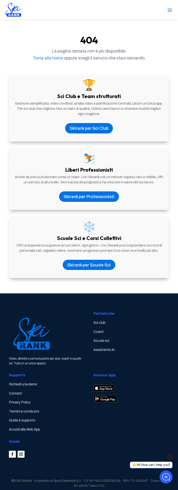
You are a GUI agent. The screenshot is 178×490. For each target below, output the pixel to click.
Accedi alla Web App (24, 429)
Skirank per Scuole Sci (89, 265)
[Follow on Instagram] (21, 454)
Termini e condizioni (24, 411)
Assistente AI (104, 350)
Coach (98, 332)
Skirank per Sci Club (89, 128)
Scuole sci (101, 340)
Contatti (15, 393)
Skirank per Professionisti (89, 196)
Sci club (99, 322)
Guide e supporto (22, 420)
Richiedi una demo (23, 384)
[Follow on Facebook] (12, 454)
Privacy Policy (19, 402)
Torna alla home (48, 58)
